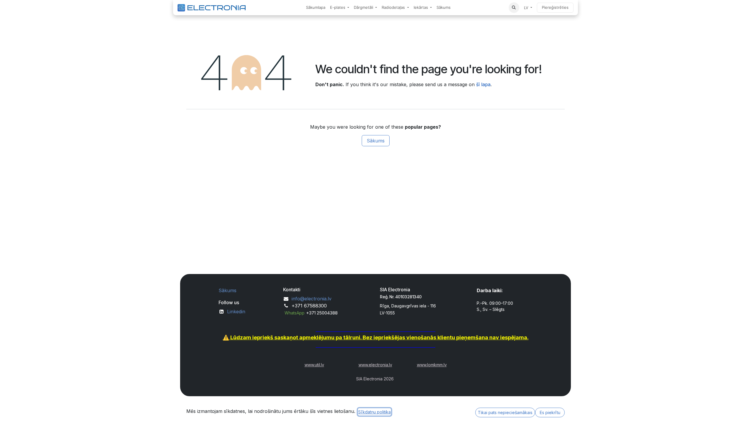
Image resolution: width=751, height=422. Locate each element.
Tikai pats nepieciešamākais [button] (505, 412)
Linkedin (236, 311)
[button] (514, 7)
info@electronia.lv (311, 299)
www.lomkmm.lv (432, 364)
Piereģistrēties (555, 7)
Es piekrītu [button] (550, 412)
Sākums (376, 141)
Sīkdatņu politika (374, 411)
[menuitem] (316, 7)
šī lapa (483, 84)
